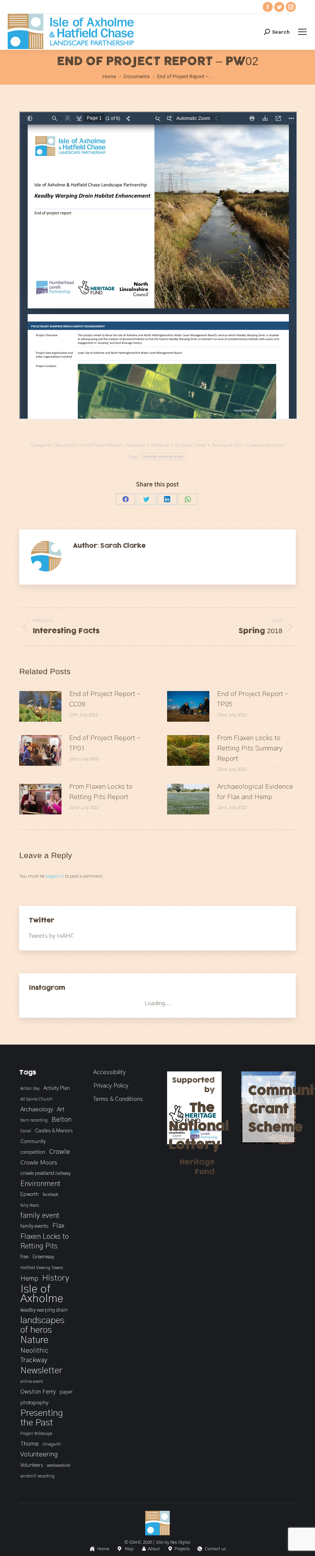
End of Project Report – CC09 (104, 699)
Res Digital (180, 1542)
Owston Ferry (38, 1392)
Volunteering (39, 1454)
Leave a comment (266, 445)
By (190, 445)
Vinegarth (52, 1444)
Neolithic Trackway (34, 1355)
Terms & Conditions (118, 1099)
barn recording (34, 1120)
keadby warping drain (163, 456)
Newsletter (41, 1370)
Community (33, 1141)
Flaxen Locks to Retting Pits (44, 1241)
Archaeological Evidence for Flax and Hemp (255, 792)
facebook (50, 1194)
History (55, 1278)
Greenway (43, 1257)
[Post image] (40, 706)
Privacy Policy (110, 1086)
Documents (65, 445)
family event (39, 1215)
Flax (58, 1225)
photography (34, 1402)
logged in (55, 876)
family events (34, 1226)
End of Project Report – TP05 (252, 699)
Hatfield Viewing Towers (41, 1268)
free (24, 1257)
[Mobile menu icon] (302, 32)
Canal (25, 1131)
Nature (34, 1340)
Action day (30, 1088)
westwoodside (58, 1465)
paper (66, 1392)
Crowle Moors (38, 1163)
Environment (40, 1183)
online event (31, 1381)
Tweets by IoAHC (51, 936)
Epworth (29, 1194)
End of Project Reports (101, 445)
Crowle (59, 1151)
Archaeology (36, 1109)
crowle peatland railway (45, 1173)
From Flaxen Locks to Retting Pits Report (101, 792)
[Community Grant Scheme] (268, 1142)
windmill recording (37, 1476)
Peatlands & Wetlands (147, 445)
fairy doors (29, 1205)
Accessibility (109, 1072)
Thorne (29, 1444)
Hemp (29, 1278)
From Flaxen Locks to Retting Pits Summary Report (249, 748)
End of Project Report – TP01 (104, 743)
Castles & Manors (54, 1130)
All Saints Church (36, 1099)
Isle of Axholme (41, 1294)
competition (32, 1152)
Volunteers (31, 1465)
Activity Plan (56, 1088)
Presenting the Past (41, 1418)
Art (61, 1109)
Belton (61, 1119)
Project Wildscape (36, 1434)
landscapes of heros (42, 1325)
